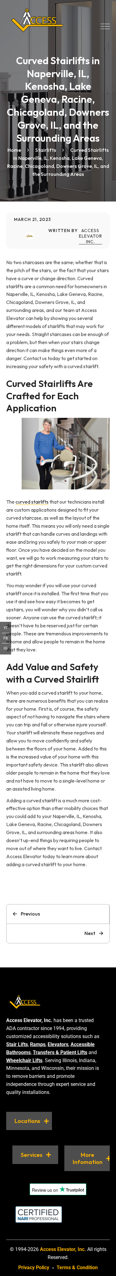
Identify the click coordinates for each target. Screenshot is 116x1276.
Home (14, 150)
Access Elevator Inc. (90, 236)
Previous (30, 914)
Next (89, 933)
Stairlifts (45, 150)
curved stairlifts (32, 502)
